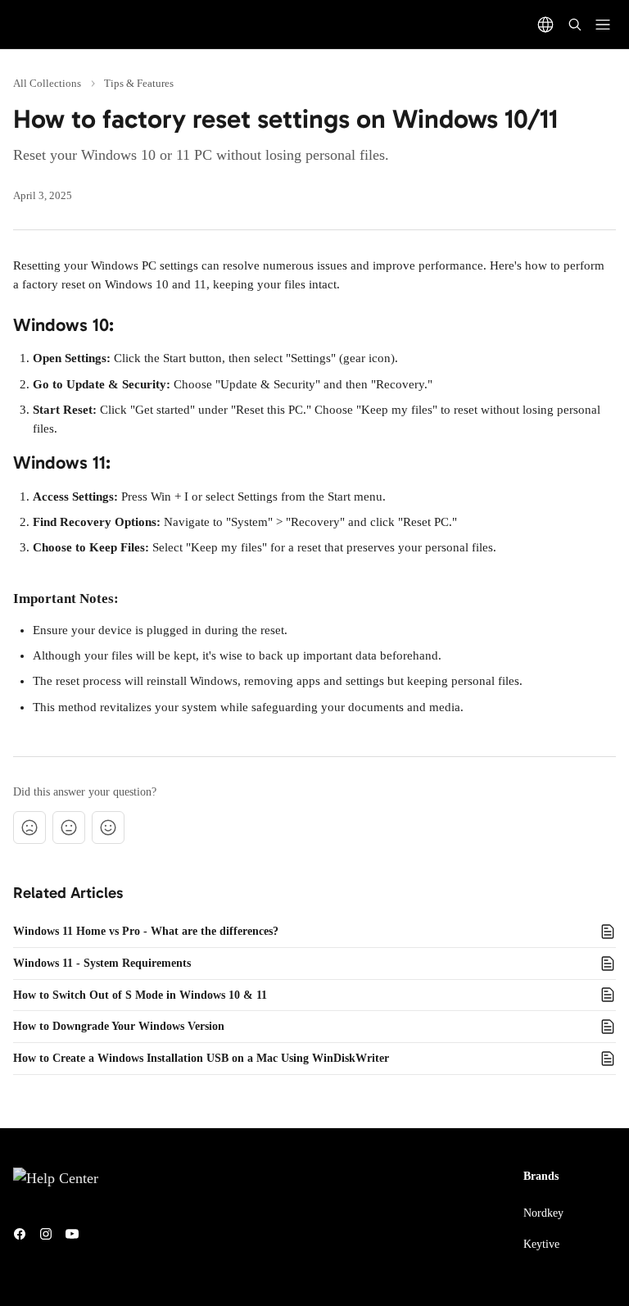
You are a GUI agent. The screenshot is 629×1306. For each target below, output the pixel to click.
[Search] (575, 24)
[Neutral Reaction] (68, 827)
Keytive (541, 1244)
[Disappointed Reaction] (29, 827)
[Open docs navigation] (603, 24)
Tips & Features (139, 83)
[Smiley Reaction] (108, 827)
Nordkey (543, 1213)
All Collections (47, 83)
